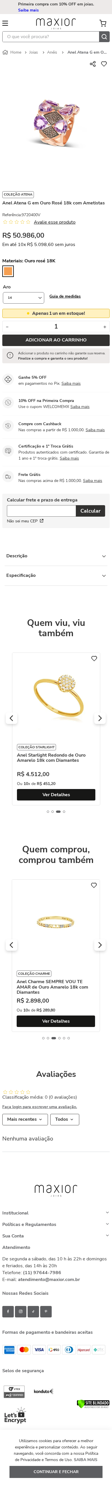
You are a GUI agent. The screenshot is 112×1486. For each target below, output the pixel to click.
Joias (33, 52)
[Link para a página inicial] (12, 52)
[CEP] (41, 507)
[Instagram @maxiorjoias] (20, 1311)
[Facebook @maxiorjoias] (8, 1311)
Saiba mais (28, 10)
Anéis (52, 52)
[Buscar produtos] (104, 37)
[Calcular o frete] (90, 511)
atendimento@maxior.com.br (49, 1279)
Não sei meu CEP (22, 521)
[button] (65, 296)
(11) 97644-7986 (42, 1273)
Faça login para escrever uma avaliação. (39, 1107)
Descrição (16, 556)
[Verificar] (93, 1407)
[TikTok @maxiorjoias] (33, 1311)
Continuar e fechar (56, 1472)
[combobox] (56, 36)
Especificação (21, 575)
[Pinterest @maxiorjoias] (46, 1311)
